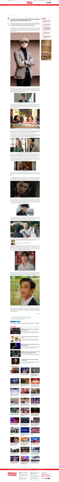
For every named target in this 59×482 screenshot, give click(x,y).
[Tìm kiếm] (8, 2)
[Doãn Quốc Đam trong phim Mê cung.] (25, 209)
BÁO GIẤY (36, 0)
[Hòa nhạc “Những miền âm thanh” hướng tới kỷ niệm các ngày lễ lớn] (35, 449)
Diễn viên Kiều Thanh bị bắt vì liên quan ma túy (14, 434)
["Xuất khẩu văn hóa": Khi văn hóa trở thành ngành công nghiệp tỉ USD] (14, 391)
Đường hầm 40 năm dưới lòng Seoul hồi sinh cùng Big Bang (14, 424)
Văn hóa (27, 469)
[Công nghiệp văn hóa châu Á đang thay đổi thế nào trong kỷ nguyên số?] (14, 381)
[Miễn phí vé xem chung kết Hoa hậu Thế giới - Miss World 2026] (35, 400)
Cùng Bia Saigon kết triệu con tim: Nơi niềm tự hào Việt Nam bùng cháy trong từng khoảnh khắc (35, 415)
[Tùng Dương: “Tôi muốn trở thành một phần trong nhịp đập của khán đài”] (35, 440)
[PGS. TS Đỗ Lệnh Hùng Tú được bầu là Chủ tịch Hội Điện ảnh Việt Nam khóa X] (14, 400)
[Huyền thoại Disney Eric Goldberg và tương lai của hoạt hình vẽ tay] (25, 370)
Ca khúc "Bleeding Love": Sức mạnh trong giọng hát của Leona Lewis (29, 360)
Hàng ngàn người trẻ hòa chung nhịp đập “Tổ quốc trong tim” (24, 453)
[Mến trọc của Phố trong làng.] (25, 229)
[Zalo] (50, 2)
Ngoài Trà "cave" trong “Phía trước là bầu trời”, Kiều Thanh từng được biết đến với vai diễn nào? (35, 424)
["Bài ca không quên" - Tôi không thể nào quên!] (35, 430)
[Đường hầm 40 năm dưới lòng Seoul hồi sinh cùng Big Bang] (14, 420)
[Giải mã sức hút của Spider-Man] (14, 370)
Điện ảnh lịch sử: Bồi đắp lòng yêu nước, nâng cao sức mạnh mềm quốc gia (30, 330)
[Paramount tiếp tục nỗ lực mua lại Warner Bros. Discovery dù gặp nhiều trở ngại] (25, 430)
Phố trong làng (37, 323)
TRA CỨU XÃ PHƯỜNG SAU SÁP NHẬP (41, 0)
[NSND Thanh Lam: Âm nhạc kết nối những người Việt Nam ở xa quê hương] (25, 381)
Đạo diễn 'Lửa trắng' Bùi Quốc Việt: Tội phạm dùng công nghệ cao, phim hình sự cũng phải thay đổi (30, 352)
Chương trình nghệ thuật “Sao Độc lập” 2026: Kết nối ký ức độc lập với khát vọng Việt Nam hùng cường (35, 385)
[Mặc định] (8, 24)
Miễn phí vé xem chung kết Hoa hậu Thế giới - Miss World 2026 (35, 404)
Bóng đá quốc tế (23, 469)
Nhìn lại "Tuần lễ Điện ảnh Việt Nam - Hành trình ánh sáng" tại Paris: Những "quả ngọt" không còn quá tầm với (47, 29)
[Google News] (35, 22)
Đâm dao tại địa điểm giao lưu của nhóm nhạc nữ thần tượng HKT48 (47, 37)
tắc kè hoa (14, 323)
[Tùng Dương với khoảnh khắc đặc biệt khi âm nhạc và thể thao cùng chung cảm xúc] (25, 410)
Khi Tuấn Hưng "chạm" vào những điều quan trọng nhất (46, 33)
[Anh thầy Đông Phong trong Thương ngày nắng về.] (25, 260)
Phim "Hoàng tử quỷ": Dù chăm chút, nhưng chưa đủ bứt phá (46, 21)
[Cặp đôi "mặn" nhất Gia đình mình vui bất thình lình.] (25, 165)
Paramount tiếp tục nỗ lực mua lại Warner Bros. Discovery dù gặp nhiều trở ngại (25, 434)
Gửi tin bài (47, 0)
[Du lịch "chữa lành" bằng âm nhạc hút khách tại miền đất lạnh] (14, 449)
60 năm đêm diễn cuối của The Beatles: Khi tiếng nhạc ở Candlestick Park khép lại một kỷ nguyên (35, 375)
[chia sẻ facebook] (8, 20)
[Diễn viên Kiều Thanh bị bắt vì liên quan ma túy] (14, 430)
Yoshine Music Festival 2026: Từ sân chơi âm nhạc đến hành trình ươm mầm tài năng (25, 444)
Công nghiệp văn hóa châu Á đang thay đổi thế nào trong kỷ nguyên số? (14, 385)
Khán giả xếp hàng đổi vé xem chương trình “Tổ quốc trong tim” (35, 462)
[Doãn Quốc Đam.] (25, 59)
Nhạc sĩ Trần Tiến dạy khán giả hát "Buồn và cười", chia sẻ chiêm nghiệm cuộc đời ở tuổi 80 (14, 444)
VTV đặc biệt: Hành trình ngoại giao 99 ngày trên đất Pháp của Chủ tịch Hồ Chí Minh (35, 395)
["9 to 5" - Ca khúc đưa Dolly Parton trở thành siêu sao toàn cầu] (15, 338)
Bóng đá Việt (18, 469)
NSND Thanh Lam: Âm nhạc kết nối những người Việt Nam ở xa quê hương (25, 385)
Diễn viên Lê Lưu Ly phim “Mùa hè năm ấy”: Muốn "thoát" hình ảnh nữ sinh (25, 405)
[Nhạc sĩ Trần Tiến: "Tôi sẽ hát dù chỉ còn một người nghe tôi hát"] (14, 458)
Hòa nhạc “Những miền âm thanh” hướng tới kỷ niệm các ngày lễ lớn (35, 453)
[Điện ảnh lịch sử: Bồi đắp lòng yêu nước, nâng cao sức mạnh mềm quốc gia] (15, 331)
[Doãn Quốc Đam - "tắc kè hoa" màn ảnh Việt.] (25, 290)
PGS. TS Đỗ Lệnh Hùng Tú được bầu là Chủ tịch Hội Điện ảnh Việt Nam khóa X (14, 405)
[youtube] (48, 2)
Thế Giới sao (36, 469)
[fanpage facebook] (46, 2)
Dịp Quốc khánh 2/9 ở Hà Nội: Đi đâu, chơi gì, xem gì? (25, 394)
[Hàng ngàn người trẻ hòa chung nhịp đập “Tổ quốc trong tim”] (25, 449)
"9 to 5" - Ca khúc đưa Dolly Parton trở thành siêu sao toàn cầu (30, 337)
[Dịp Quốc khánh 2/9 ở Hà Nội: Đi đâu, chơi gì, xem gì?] (25, 391)
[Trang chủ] (8, 5)
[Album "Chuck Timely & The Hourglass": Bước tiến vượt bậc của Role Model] (15, 346)
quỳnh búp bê (32, 323)
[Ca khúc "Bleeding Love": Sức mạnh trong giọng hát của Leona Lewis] (15, 361)
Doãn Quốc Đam (19, 323)
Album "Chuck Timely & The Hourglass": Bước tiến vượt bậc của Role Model (30, 345)
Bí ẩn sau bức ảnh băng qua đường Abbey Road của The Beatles (14, 414)
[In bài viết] (8, 21)
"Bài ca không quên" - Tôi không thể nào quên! (35, 434)
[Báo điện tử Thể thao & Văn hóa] (29, 2)
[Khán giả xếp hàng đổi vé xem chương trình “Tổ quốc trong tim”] (35, 458)
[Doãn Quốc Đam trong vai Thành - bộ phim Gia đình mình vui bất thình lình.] (25, 97)
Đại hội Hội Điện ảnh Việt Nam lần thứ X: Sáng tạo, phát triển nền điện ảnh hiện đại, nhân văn (25, 463)
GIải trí (33, 469)
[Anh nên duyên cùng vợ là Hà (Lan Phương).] (25, 119)
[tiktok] (49, 2)
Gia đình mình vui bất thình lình (25, 323)
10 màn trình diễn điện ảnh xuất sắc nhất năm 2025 (46, 24)
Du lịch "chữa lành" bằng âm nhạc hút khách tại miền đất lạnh (14, 453)
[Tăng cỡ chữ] (8, 23)
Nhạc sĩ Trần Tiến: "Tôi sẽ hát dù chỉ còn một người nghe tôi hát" (14, 462)
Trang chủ (9, 15)
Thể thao (15, 469)
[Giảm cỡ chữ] (8, 25)
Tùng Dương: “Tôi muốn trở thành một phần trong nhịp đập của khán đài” (35, 444)
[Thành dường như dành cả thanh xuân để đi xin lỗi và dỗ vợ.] (25, 145)
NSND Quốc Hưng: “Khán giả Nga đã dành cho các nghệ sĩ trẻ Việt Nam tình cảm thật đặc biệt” (25, 424)
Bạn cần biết (40, 469)
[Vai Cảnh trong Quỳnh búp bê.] (25, 189)
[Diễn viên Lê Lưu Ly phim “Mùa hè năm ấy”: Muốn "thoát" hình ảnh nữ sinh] (25, 400)
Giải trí (11, 15)
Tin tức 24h (11, 469)
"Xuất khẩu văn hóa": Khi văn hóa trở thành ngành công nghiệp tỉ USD (14, 395)
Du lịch (30, 469)
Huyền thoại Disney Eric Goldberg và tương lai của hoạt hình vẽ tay (25, 374)
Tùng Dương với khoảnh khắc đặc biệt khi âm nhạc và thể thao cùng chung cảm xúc (25, 415)
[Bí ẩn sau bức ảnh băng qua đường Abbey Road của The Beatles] (14, 410)
